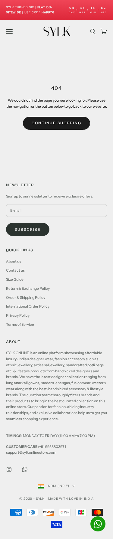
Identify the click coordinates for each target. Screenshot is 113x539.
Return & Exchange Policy (28, 288)
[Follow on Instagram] (9, 469)
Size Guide (15, 279)
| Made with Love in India (70, 499)
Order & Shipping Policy (25, 297)
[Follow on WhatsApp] (25, 469)
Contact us (15, 270)
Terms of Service (20, 324)
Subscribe (28, 229)
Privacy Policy (18, 315)
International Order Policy (27, 306)
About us (13, 261)
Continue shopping (56, 123)
